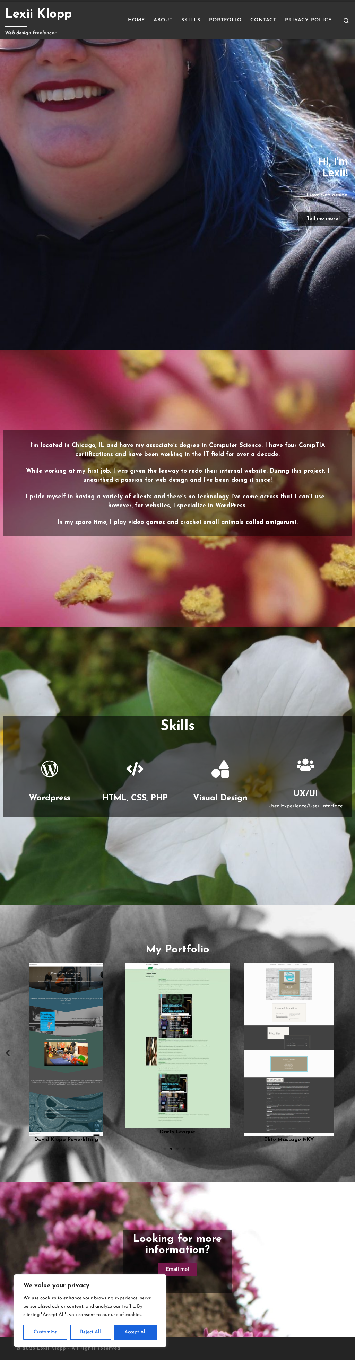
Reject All (90, 1332)
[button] (7, 1053)
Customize (45, 1332)
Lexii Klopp (51, 1348)
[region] (90, 1310)
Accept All (135, 1332)
